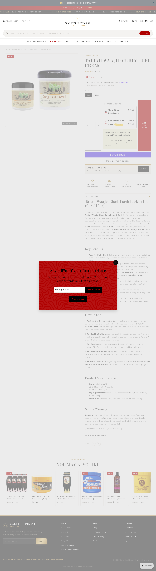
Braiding (99, 41)
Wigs (109, 41)
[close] (153, 2)
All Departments (38, 41)
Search (145, 33)
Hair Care (86, 41)
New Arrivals (56, 41)
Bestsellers (72, 41)
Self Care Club (122, 41)
